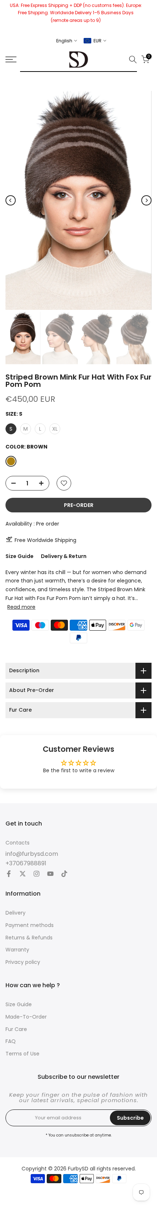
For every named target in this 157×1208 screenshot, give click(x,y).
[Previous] (10, 200)
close (149, 16)
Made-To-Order (26, 1016)
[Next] (146, 200)
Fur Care (16, 1029)
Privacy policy (22, 962)
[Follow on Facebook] (8, 874)
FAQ (10, 1041)
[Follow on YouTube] (50, 874)
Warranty (17, 949)
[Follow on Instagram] (36, 874)
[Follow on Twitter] (22, 874)
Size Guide (19, 556)
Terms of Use (22, 1053)
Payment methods (29, 925)
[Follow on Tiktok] (64, 874)
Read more (21, 607)
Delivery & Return (64, 556)
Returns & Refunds (29, 937)
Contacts (17, 842)
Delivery (15, 912)
